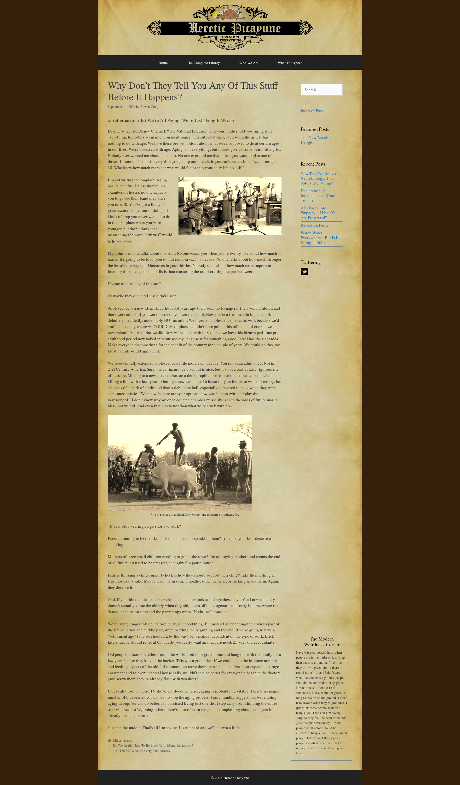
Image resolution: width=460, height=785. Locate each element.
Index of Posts (313, 110)
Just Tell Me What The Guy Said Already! (142, 750)
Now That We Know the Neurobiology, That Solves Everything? (320, 178)
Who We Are (249, 62)
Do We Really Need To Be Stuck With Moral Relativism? (153, 745)
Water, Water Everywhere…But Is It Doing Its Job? (320, 237)
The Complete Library (203, 62)
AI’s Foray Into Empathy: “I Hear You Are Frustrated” (319, 212)
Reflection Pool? (314, 225)
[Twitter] (304, 274)
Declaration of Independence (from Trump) (318, 195)
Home (163, 62)
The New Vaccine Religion (316, 139)
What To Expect (290, 62)
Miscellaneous (123, 740)
